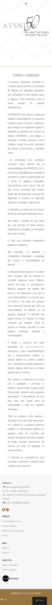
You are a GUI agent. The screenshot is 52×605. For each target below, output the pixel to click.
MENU (4, 543)
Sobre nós (5, 548)
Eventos (5, 535)
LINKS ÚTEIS (7, 560)
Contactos (5, 552)
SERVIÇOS (6, 516)
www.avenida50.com (35, 346)
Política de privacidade (10, 565)
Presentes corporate (9, 526)
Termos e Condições (9, 569)
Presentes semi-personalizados (13, 530)
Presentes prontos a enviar (11, 521)
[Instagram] (7, 509)
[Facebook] (3, 509)
